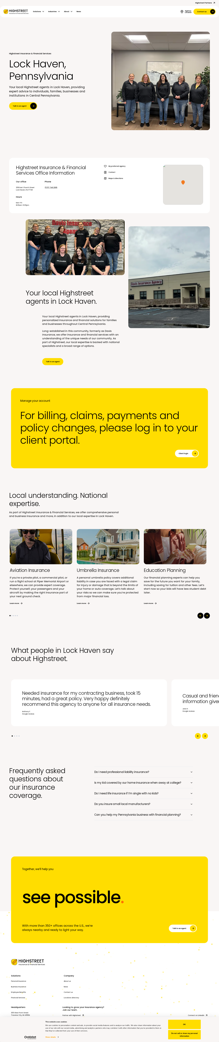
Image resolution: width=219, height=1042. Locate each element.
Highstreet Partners (203, 3)
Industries (52, 11)
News (79, 11)
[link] (16, 11)
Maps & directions (115, 178)
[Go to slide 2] (11, 615)
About (66, 11)
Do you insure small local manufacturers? (122, 804)
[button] (183, 182)
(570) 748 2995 (51, 187)
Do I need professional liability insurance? (121, 772)
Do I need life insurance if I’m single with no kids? (126, 793)
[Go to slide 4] (15, 615)
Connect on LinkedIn (196, 1015)
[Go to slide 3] (13, 615)
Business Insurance (18, 987)
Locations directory (71, 998)
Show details (50, 1037)
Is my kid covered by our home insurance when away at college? (137, 783)
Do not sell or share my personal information (184, 1034)
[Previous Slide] (200, 616)
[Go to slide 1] (10, 615)
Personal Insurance (18, 981)
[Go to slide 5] (17, 615)
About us (67, 981)
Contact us (202, 11)
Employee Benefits (18, 992)
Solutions (37, 11)
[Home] (35, 962)
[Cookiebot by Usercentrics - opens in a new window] (30, 1037)
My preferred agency (116, 166)
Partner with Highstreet (72, 1015)
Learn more (14, 603)
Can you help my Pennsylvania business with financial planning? (137, 815)
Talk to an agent (20, 106)
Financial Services (18, 998)
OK (184, 1024)
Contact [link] (111, 172)
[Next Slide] (207, 616)
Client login (183, 453)
